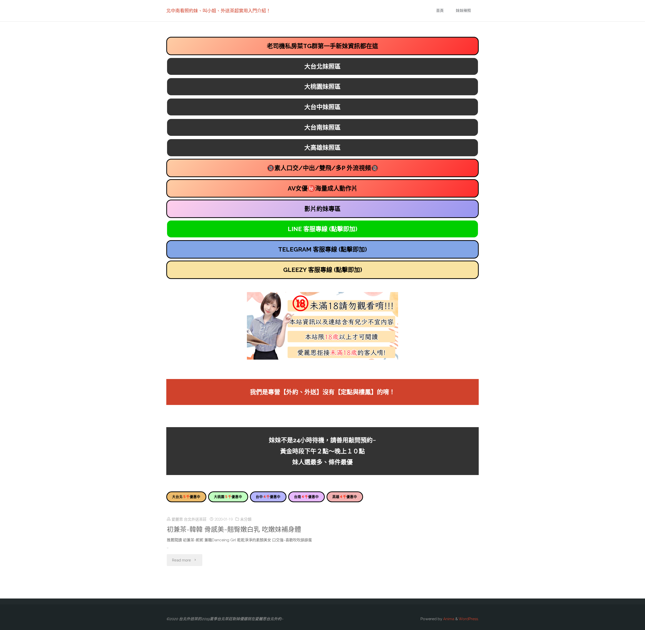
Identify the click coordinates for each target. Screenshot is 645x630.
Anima (448, 619)
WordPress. (469, 619)
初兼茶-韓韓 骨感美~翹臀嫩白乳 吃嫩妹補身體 (234, 529)
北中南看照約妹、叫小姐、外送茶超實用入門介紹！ (218, 10)
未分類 (245, 519)
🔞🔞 (322, 168)
